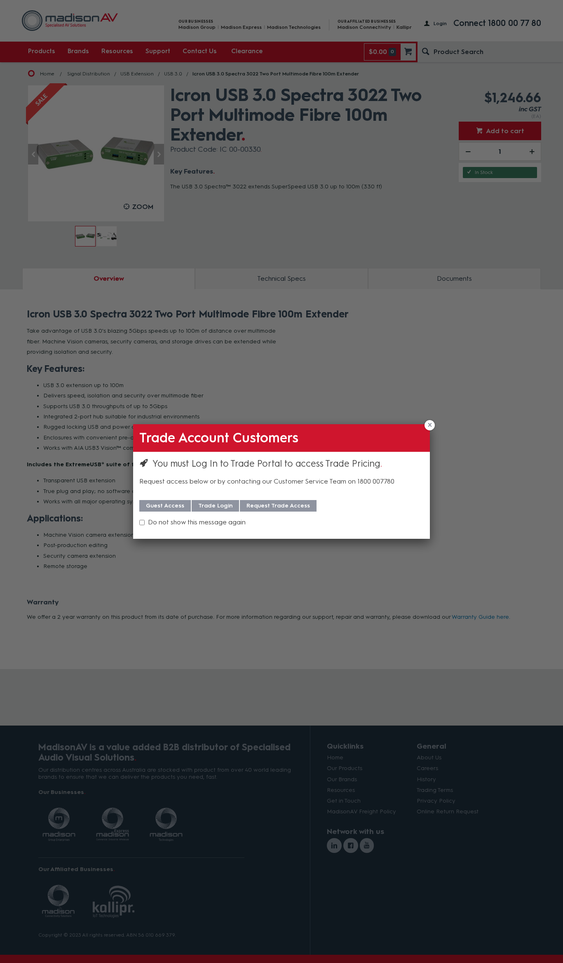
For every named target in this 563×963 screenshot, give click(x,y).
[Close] (430, 425)
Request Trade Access (278, 505)
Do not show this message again (197, 522)
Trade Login (215, 505)
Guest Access (165, 505)
